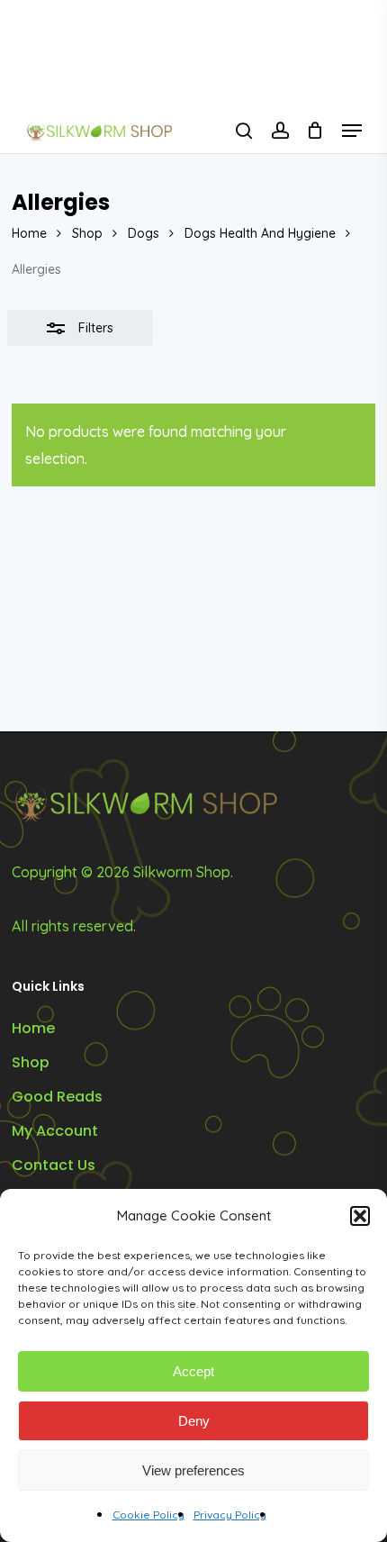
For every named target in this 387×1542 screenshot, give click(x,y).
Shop (87, 233)
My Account (55, 1130)
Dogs (143, 233)
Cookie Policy (148, 1514)
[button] (360, 1216)
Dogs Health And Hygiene (260, 233)
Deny (194, 1421)
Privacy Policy (230, 1514)
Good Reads (57, 1096)
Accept (193, 1371)
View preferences (193, 1470)
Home (29, 233)
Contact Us (53, 1165)
